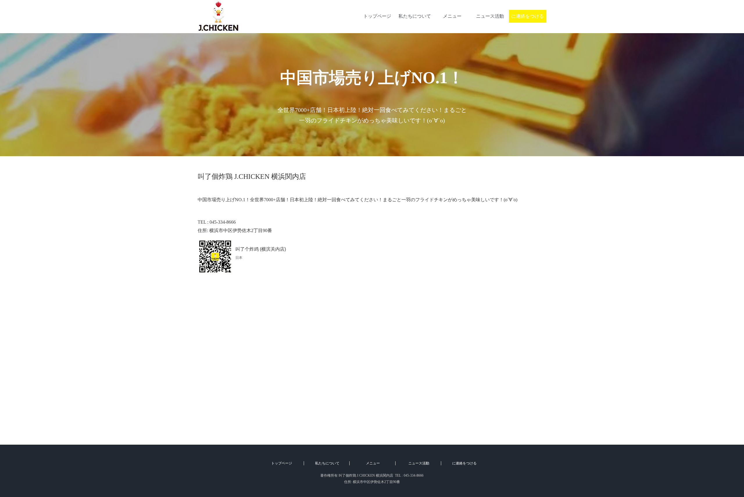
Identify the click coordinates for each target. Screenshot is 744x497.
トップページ (377, 16)
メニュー (452, 16)
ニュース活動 (490, 16)
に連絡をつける (527, 16)
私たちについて (414, 16)
